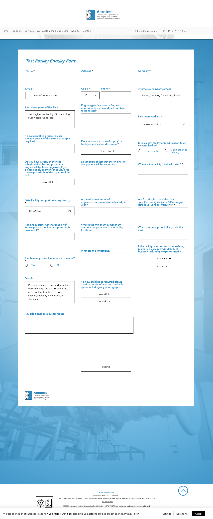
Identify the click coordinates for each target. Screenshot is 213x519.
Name (29, 71)
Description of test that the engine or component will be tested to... (103, 163)
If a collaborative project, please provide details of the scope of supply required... (47, 139)
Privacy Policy (107, 502)
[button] (106, 151)
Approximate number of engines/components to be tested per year (103, 202)
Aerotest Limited (106, 492)
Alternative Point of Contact (154, 89)
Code (84, 88)
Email (28, 89)
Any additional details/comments (44, 313)
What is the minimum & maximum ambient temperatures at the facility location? (102, 227)
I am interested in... (149, 116)
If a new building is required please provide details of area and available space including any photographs (102, 284)
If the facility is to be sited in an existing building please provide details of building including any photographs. (161, 249)
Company (144, 71)
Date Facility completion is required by (48, 201)
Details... (30, 278)
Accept (198, 513)
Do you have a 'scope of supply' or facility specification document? (101, 142)
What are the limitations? (95, 250)
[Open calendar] (70, 211)
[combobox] (106, 77)
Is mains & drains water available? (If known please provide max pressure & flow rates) (47, 227)
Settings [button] (166, 513)
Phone (105, 88)
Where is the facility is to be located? (159, 164)
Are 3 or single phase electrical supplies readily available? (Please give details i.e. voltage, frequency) (160, 202)
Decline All (181, 513)
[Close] (209, 513)
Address (86, 71)
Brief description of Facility (41, 107)
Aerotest (40, 392)
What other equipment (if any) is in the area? (160, 228)
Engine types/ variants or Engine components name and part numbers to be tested (103, 108)
